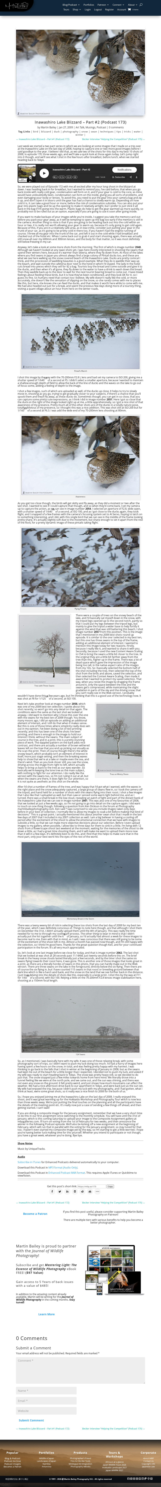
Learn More (46, 1314)
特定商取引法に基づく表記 (17, 1479)
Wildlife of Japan (46, 1458)
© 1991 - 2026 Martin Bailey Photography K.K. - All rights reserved (80, 1479)
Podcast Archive (12, 1461)
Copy (110, 1186)
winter (79, 134)
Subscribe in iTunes (29, 1162)
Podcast (101, 127)
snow (85, 131)
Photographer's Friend (80, 1458)
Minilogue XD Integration (80, 1463)
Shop (75, 9)
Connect (117, 5)
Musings (90, 127)
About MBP (148, 1458)
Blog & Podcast (12, 1458)
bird (36, 131)
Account (121, 9)
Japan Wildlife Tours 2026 (114, 1464)
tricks (128, 131)
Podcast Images (12, 1463)
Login (88, 9)
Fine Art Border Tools (80, 1461)
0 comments (116, 127)
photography (71, 131)
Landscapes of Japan (46, 1461)
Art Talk (80, 127)
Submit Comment (31, 1420)
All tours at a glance (114, 1462)
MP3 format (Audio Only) (63, 1167)
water (138, 131)
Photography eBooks (80, 1466)
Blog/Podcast (70, 5)
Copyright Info (148, 1463)
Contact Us (148, 1461)
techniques (107, 131)
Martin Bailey (48, 127)
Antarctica (46, 1466)
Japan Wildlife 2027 (114, 1470)
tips (119, 131)
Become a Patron (35, 1214)
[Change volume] (75, 177)
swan (94, 131)
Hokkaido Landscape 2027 (114, 1467)
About (131, 5)
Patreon (101, 5)
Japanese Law (148, 1466)
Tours (66, 9)
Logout (98, 9)
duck (57, 131)
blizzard (46, 131)
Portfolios (88, 5)
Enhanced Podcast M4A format (66, 1172)
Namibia (46, 1463)
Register (109, 9)
